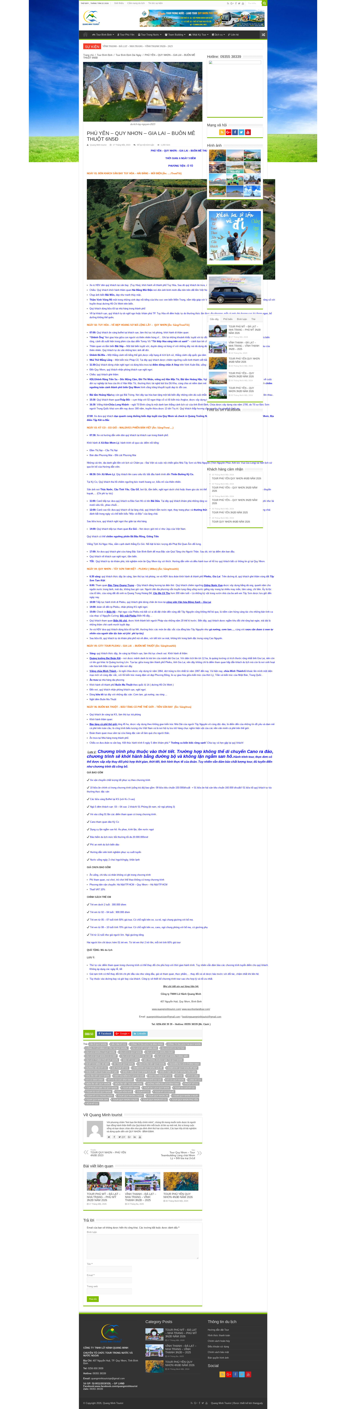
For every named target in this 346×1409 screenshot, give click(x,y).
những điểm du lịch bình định (163, 1084)
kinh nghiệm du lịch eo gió (129, 1076)
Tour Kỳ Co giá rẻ (164, 1092)
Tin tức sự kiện (155, 3)
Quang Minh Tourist (113, 1403)
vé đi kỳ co (92, 1104)
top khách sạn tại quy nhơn (101, 1088)
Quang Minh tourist (98, 145)
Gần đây (214, 319)
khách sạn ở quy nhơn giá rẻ (139, 1072)
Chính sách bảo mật (218, 1352)
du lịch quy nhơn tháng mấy (172, 1056)
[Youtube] (242, 3)
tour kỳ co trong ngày (99, 1096)
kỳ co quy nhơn (175, 1080)
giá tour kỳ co (120, 1068)
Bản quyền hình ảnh (218, 1357)
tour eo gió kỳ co (184, 1088)
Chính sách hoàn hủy (219, 1341)
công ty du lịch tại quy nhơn (184, 1044)
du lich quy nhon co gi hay (136, 1056)
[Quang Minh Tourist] (91, 17)
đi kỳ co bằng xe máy (97, 1064)
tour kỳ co (143, 1092)
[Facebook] (236, 3)
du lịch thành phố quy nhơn (102, 1060)
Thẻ (253, 319)
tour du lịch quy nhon (156, 1088)
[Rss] (228, 3)
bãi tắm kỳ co (119, 1044)
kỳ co (179, 1076)
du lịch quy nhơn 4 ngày (160, 1052)
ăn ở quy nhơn (98, 1044)
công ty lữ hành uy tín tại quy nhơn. (106, 1048)
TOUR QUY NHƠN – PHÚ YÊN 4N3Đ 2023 (108, 1153)
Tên (89, 1264)
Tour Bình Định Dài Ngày (128, 55)
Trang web (92, 1286)
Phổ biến (227, 319)
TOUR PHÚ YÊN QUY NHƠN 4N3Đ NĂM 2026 (126, 46)
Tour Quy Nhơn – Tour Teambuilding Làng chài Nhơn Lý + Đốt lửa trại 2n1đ (178, 1154)
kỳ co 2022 (192, 1076)
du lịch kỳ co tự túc (173, 1048)
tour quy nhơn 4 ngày (125, 1100)
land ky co (195, 1080)
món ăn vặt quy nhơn (98, 1084)
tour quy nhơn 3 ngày (185, 1096)
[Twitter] (239, 3)
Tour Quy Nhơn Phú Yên (185, 1100)
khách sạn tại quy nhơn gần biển (178, 1072)
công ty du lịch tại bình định (147, 1044)
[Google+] (232, 3)
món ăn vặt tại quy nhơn (128, 1084)
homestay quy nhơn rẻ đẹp (182, 1068)
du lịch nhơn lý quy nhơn (100, 1052)
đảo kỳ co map (131, 1060)
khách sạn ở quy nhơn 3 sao (101, 1072)
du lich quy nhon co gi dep (101, 1056)
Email (90, 1275)
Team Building (175, 34)
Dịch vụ (219, 34)
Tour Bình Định (104, 34)
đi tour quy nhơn (124, 1064)
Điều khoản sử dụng (218, 1346)
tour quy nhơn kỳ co (155, 1100)
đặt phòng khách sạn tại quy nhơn (163, 1060)
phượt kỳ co (191, 1084)
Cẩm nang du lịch (136, 3)
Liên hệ (235, 34)
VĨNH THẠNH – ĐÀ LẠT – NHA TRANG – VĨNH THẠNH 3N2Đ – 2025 (140, 1197)
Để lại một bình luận (145, 145)
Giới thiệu (119, 3)
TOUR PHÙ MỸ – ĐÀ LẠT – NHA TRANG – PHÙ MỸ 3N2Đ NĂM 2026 (103, 1197)
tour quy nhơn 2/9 (158, 1096)
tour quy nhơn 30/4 (97, 1100)
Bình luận (92, 1232)
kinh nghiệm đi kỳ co (160, 1076)
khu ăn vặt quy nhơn (97, 1076)
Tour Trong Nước (150, 34)
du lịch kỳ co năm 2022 (144, 1048)
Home (85, 34)
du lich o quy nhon (130, 1052)
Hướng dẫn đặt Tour (218, 1329)
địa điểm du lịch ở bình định (184, 1064)
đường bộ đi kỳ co (96, 1068)
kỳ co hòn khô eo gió (149, 1080)
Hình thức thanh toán (219, 1335)
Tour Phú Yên (127, 34)
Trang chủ (88, 55)
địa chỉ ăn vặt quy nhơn (152, 1064)
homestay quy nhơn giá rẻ (147, 1068)
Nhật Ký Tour (199, 34)
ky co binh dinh (94, 1080)
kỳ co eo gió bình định (120, 1080)
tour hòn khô (124, 1092)
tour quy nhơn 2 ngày (130, 1096)
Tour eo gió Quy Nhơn (98, 1092)
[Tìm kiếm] (264, 3)
